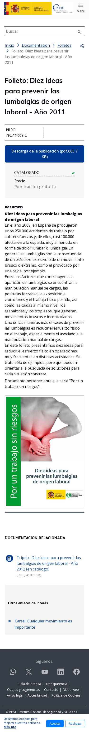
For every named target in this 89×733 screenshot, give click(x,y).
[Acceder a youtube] (44, 674)
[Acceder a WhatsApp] (13, 674)
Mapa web (71, 689)
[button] (80, 8)
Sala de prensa (30, 684)
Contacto (51, 689)
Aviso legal (15, 695)
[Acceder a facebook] (76, 674)
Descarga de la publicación (44, 153)
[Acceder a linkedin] (60, 674)
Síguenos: (44, 661)
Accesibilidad (37, 695)
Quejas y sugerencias (23, 689)
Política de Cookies (65, 695)
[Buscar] (79, 31)
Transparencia (56, 684)
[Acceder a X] (29, 674)
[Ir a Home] (39, 8)
